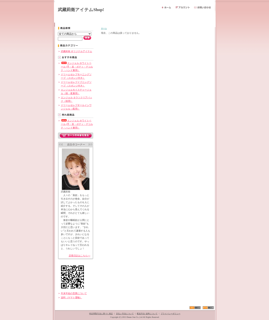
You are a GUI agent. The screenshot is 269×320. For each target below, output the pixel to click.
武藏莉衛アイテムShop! (81, 9)
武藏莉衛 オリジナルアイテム (76, 51)
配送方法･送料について (147, 313)
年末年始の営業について (74, 293)
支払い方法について (125, 313)
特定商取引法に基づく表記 (101, 313)
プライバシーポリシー (170, 313)
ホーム (104, 28)
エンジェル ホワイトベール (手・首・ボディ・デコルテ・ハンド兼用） (77, 67)
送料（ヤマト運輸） (71, 297)
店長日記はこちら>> (79, 255)
